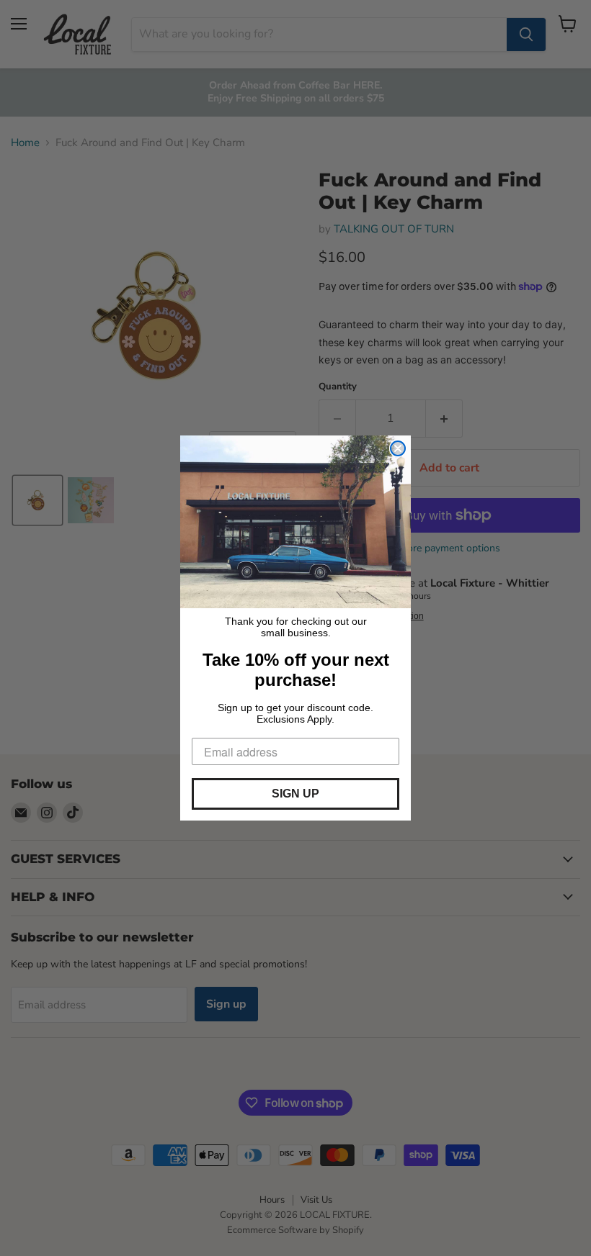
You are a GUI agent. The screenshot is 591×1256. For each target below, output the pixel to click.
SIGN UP (295, 793)
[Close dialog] (398, 448)
